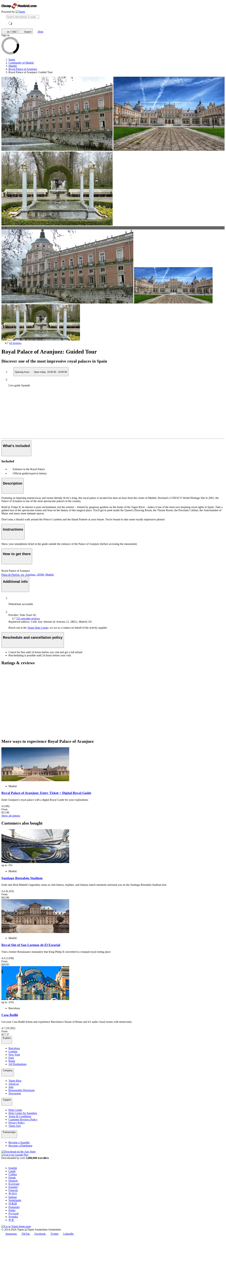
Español (12, 1187)
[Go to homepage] (20, 11)
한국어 (12, 1193)
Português (14, 1207)
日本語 (12, 1203)
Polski (11, 1210)
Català (12, 1171)
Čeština (12, 1174)
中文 (11, 1220)
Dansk (12, 1177)
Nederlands (14, 1200)
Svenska (13, 1216)
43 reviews (15, 343)
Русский (13, 1213)
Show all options (10, 815)
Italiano (12, 1197)
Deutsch (13, 1180)
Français (13, 1190)
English (12, 1167)
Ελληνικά (13, 1183)
